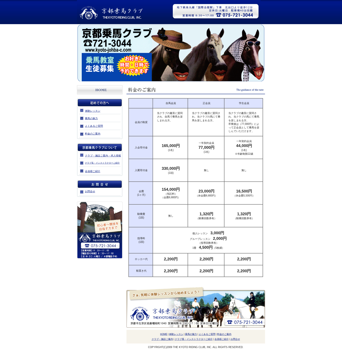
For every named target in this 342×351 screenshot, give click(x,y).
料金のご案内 (92, 133)
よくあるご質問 (94, 125)
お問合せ (235, 339)
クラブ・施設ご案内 (162, 339)
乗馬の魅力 (91, 118)
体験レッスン (92, 110)
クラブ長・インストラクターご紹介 (102, 163)
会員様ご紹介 (92, 171)
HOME (163, 334)
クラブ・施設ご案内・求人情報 (103, 155)
